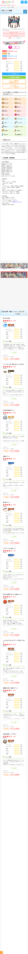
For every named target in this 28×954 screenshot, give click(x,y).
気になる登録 (14, 35)
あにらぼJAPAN (3, 7)
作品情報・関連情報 (14, 77)
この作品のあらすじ (14, 73)
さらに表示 (14, 352)
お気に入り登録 (15, 32)
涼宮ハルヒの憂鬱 (9, 356)
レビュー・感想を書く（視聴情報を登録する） (14, 81)
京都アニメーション (17, 201)
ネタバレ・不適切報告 (14, 358)
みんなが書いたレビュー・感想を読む (14, 86)
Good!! (6, 358)
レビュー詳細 (8, 341)
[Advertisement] (14, 293)
